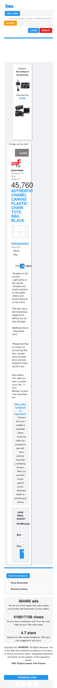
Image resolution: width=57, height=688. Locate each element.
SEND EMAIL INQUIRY (20, 515)
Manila (16, 250)
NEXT (27, 266)
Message (22, 523)
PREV (15, 266)
